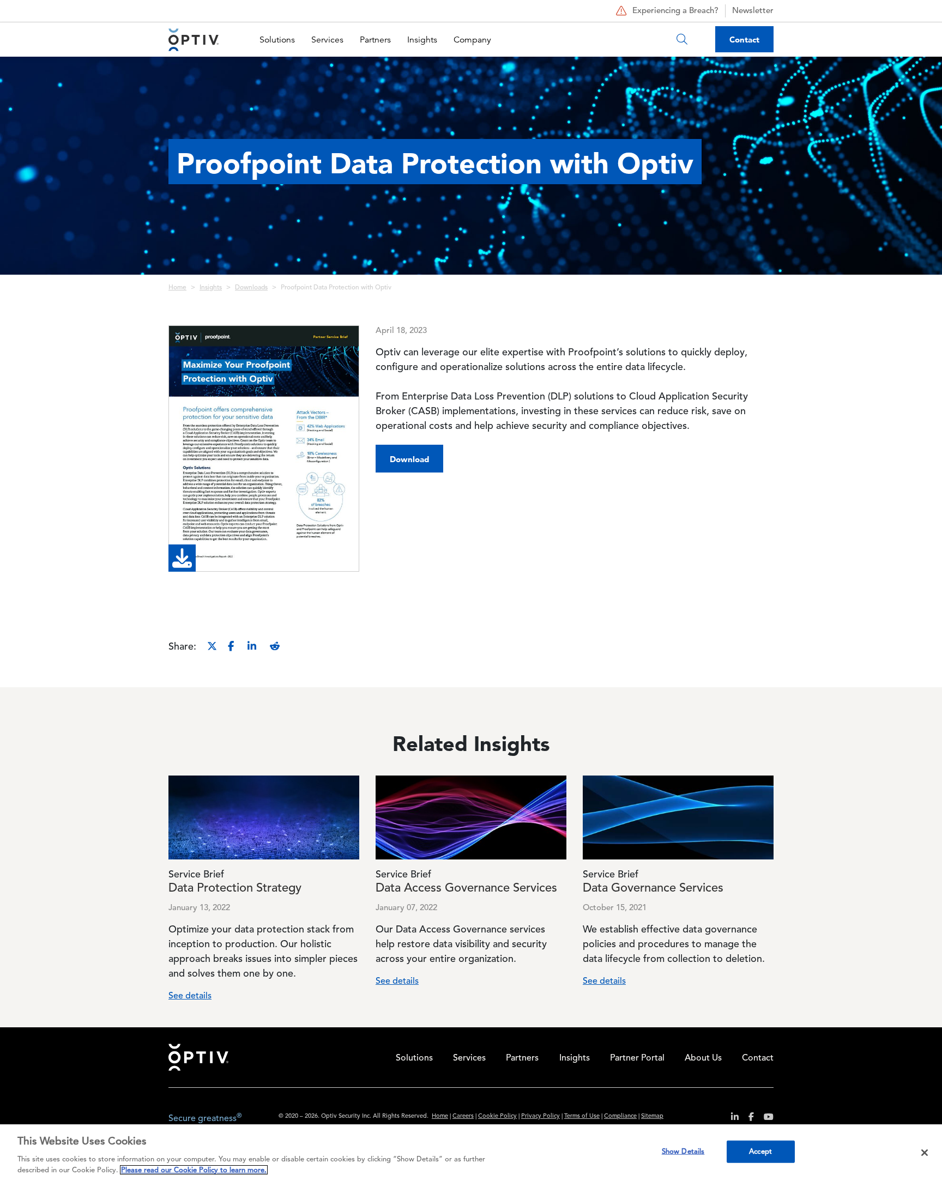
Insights (422, 39)
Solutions (277, 39)
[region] (471, 1152)
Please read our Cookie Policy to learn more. (194, 1169)
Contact (744, 39)
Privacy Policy (540, 1116)
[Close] (925, 1153)
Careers (463, 1116)
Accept (760, 1151)
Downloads (251, 287)
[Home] (193, 39)
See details (190, 996)
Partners (375, 39)
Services (327, 39)
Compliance (620, 1116)
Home (177, 287)
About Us (703, 1058)
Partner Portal (637, 1058)
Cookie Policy (497, 1116)
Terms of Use (582, 1116)
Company (472, 39)
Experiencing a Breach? (675, 11)
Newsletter (753, 11)
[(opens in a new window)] (731, 1119)
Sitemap (652, 1116)
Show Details (683, 1151)
